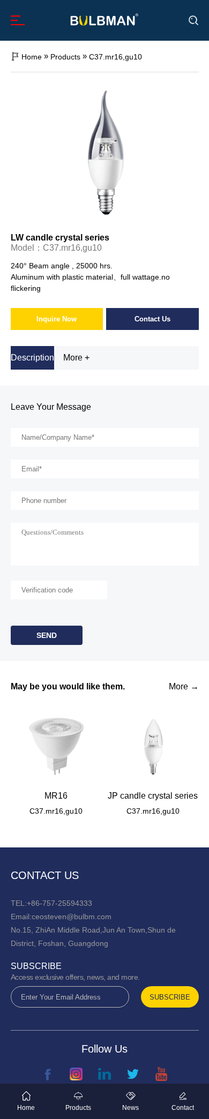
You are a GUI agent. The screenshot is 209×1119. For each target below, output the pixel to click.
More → (184, 686)
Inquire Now (56, 319)
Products (65, 56)
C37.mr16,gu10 (115, 56)
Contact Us (152, 319)
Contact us (45, 875)
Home (31, 56)
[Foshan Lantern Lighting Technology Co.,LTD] (104, 19)
